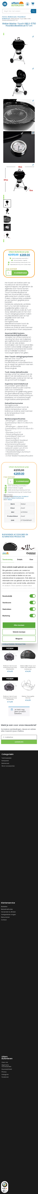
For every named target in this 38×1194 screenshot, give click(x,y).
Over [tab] (31, 559)
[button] (4, 4)
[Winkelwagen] (32, 3)
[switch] (33, 602)
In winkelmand (20, 273)
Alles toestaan (19, 625)
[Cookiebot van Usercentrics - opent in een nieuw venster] (27, 553)
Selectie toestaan (19, 632)
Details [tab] (19, 559)
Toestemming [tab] (7, 559)
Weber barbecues (17, 498)
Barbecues (12, 17)
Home (4, 17)
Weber (9, 500)
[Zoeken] (33, 11)
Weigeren (19, 639)
